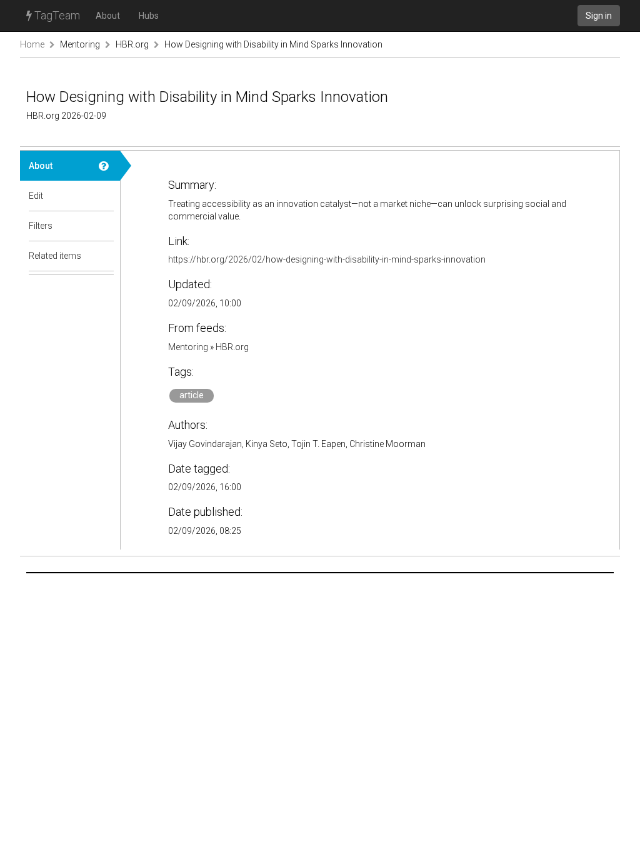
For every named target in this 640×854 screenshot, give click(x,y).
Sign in (599, 16)
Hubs (149, 16)
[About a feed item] (105, 166)
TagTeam (56, 15)
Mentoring (80, 44)
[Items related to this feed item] (105, 256)
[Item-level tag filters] (105, 226)
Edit (36, 196)
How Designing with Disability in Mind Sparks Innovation (273, 44)
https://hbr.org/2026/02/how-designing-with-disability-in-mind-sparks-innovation (327, 259)
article (191, 395)
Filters (40, 226)
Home (32, 44)
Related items (55, 256)
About (108, 16)
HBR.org (132, 44)
